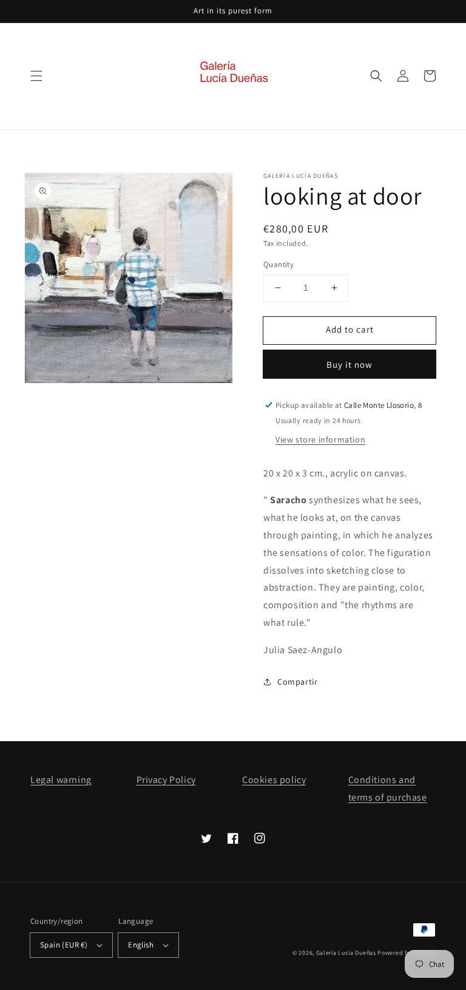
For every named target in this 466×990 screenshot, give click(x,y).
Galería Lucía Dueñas (346, 953)
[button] (36, 76)
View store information (320, 439)
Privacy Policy (166, 779)
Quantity (278, 264)
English (141, 945)
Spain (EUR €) (63, 945)
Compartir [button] (297, 681)
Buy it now (349, 364)
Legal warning (61, 779)
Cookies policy (274, 779)
